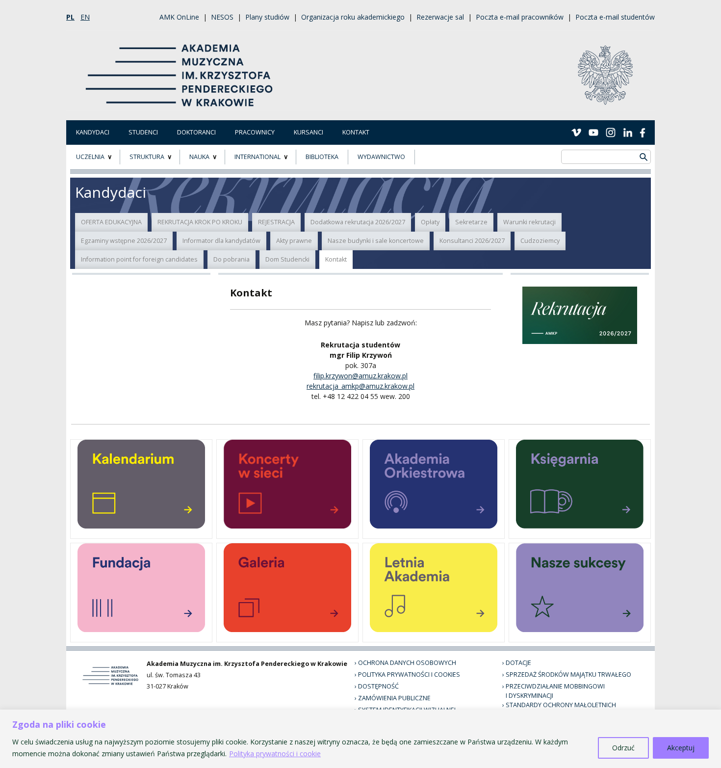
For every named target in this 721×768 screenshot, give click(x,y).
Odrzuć (623, 747)
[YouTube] (593, 132)
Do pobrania (231, 259)
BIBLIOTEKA (322, 157)
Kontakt (355, 132)
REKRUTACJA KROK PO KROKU (199, 222)
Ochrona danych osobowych (407, 663)
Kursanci (308, 132)
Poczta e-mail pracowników (520, 17)
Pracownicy (255, 132)
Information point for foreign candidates (139, 259)
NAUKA (199, 157)
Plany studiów (267, 17)
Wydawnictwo (381, 157)
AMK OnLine (179, 17)
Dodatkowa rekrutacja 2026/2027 (357, 222)
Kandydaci (92, 132)
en (85, 17)
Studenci (143, 132)
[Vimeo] (576, 132)
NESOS (222, 17)
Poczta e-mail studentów (615, 17)
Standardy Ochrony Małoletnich (561, 705)
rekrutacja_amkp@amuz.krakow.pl (360, 386)
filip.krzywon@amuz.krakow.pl (360, 375)
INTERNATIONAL (257, 157)
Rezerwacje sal (440, 17)
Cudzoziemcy (540, 241)
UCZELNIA (90, 157)
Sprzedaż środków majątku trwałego (568, 674)
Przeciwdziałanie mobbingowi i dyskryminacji (555, 691)
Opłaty (430, 222)
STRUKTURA (146, 157)
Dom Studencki (287, 259)
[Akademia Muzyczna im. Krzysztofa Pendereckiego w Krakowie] (180, 69)
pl (70, 17)
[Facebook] (642, 132)
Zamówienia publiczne (394, 698)
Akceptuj (681, 747)
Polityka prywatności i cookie (275, 753)
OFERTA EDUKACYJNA (111, 222)
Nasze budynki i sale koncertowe (376, 241)
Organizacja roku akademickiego (353, 17)
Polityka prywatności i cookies (409, 674)
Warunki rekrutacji (529, 222)
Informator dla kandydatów (221, 241)
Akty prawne (294, 241)
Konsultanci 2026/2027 (472, 241)
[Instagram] (611, 132)
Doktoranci (196, 132)
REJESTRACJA (276, 222)
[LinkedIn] (628, 132)
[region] (360, 739)
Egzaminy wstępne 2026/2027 (124, 241)
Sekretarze (471, 222)
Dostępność (378, 686)
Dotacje (518, 663)
